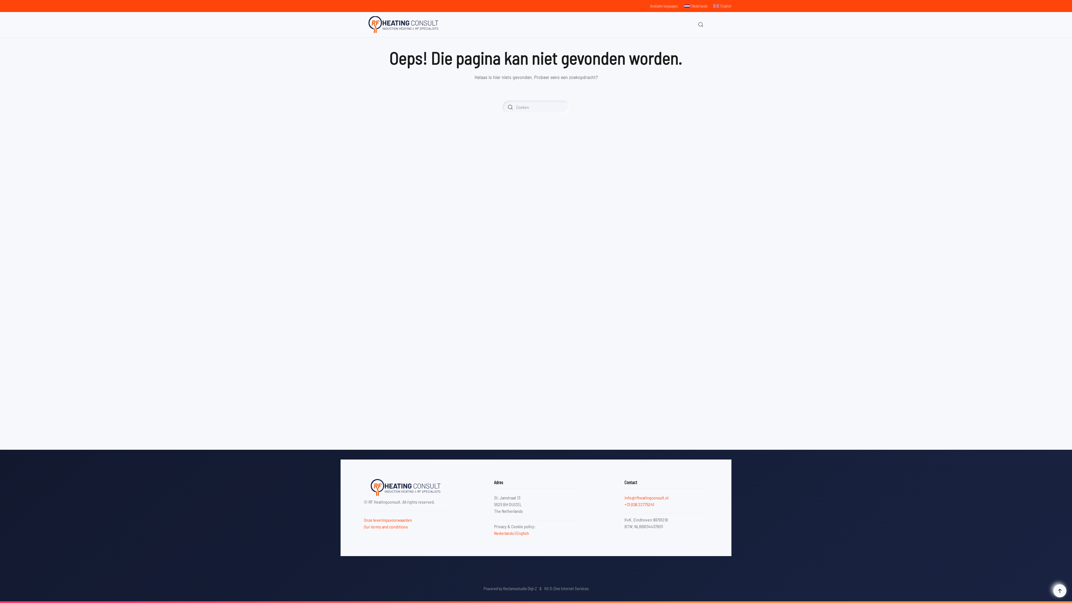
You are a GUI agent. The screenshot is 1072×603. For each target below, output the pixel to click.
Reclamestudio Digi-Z (520, 588)
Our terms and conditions (386, 526)
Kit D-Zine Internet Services (566, 588)
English (522, 533)
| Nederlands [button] (699, 5)
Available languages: (664, 5)
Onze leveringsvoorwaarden (388, 520)
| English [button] (725, 5)
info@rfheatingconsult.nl (646, 497)
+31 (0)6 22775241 (639, 504)
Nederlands (504, 533)
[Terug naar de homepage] (403, 24)
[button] (701, 24)
